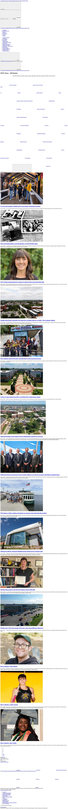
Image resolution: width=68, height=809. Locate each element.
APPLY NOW (26, 28)
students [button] (19, 92)
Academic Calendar (6, 37)
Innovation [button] (46, 125)
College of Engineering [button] (41, 109)
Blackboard (4, 40)
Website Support (5, 801)
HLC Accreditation (6, 803)
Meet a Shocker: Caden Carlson (9, 704)
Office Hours (5, 43)
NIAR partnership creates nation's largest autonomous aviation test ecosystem (21, 436)
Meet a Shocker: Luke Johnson (8, 666)
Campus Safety (5, 798)
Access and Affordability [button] (24, 125)
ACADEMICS (3, 28)
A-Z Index (4, 792)
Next (3, 754)
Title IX (4, 797)
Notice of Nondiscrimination (7, 796)
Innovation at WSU (7, 0)
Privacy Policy (5, 795)
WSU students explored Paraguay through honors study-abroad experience (20, 358)
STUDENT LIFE (14, 28)
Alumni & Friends (3, 790)
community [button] (2, 125)
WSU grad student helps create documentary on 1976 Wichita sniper (19, 243)
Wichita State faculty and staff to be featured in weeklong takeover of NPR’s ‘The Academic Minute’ (27, 320)
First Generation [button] (27, 158)
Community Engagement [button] (41, 133)
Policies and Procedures (7, 44)
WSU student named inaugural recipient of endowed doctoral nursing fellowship (22, 282)
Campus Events (5, 41)
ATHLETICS (19, 28)
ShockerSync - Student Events (8, 46)
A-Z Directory (5, 39)
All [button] (0, 92)
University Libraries (6, 50)
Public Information (6, 800)
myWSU (23, 0)
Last (3, 755)
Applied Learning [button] (39, 92)
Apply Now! (5, 38)
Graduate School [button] (19, 149)
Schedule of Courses (6, 45)
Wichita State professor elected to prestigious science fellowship (17, 589)
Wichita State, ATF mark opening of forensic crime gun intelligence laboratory (21, 628)
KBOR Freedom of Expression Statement (10, 802)
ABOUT (22, 28)
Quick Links (3, 9)
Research (12, 0)
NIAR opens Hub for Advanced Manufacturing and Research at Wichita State (21, 551)
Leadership (2, 0)
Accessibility (5, 799)
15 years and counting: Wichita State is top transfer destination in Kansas (20, 206)
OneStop (26, 0)
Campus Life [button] (48, 166)
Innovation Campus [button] (41, 149)
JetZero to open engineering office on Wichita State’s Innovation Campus (20, 397)
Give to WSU (19, 0)
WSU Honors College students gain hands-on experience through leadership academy (23, 513)
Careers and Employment (7, 42)
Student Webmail (5, 48)
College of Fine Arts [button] (23, 141)
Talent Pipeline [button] (45, 117)
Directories (15, 0)
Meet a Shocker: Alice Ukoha (8, 743)
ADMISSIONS (8, 28)
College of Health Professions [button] (22, 117)
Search (1, 18)
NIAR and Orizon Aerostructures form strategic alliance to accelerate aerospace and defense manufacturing (29, 474)
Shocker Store (5, 47)
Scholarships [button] (19, 133)
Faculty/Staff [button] (19, 109)
